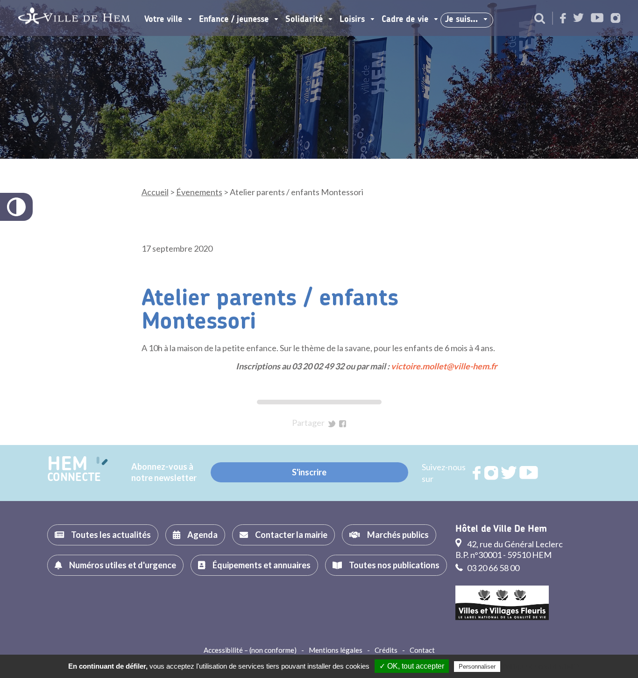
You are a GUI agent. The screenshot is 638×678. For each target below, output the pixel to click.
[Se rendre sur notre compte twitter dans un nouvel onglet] (578, 18)
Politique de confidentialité (540, 666)
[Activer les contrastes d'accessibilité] (16, 207)
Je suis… (461, 19)
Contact (422, 650)
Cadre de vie (405, 19)
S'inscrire (309, 472)
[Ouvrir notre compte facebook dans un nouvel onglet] (563, 19)
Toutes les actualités (111, 535)
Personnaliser (477, 666)
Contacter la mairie (291, 535)
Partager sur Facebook (342, 423)
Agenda (202, 535)
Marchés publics (398, 535)
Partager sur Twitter (331, 423)
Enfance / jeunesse (234, 19)
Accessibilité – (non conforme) (250, 650)
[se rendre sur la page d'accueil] (74, 18)
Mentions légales (335, 650)
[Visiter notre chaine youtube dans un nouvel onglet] (597, 18)
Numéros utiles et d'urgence (122, 565)
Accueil (155, 192)
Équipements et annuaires (262, 565)
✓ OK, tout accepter (411, 666)
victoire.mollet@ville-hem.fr (444, 366)
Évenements (199, 192)
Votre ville (163, 19)
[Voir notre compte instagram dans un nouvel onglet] (615, 19)
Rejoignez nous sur (477, 473)
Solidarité (304, 19)
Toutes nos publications (394, 565)
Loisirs (352, 19)
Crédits (386, 650)
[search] (539, 19)
